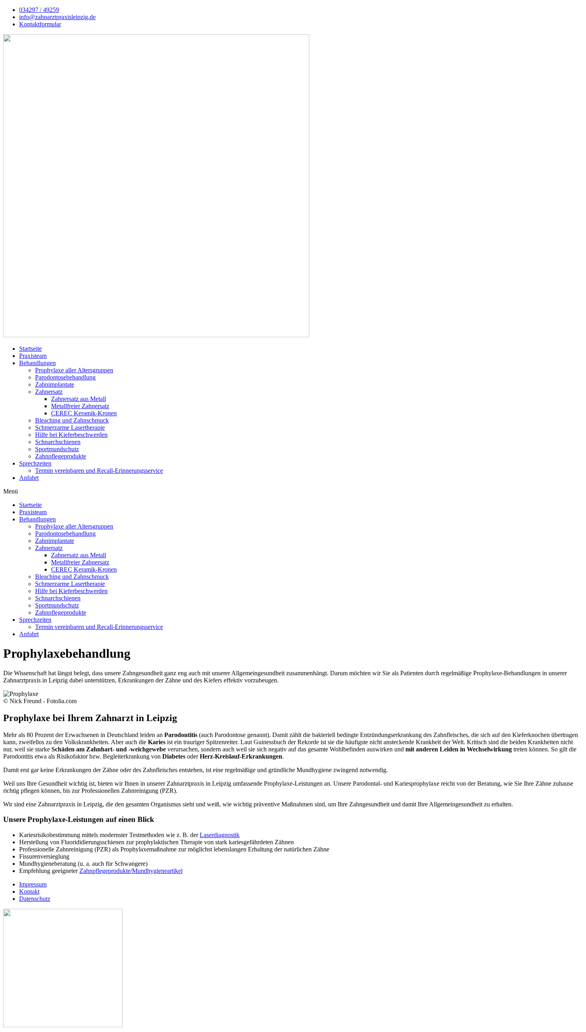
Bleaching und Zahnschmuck (72, 420)
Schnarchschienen (58, 441)
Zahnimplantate (54, 384)
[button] (293, 491)
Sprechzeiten (35, 463)
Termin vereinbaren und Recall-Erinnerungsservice (99, 470)
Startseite (30, 348)
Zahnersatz (49, 391)
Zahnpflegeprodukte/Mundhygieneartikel (131, 870)
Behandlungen (37, 363)
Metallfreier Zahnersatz (80, 406)
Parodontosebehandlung (65, 377)
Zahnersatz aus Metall (78, 398)
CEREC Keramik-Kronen (84, 413)
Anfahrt (29, 477)
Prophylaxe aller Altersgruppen (74, 370)
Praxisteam (33, 355)
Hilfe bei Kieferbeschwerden (71, 434)
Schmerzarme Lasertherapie (70, 427)
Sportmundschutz (57, 449)
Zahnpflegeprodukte (60, 456)
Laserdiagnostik (220, 834)
